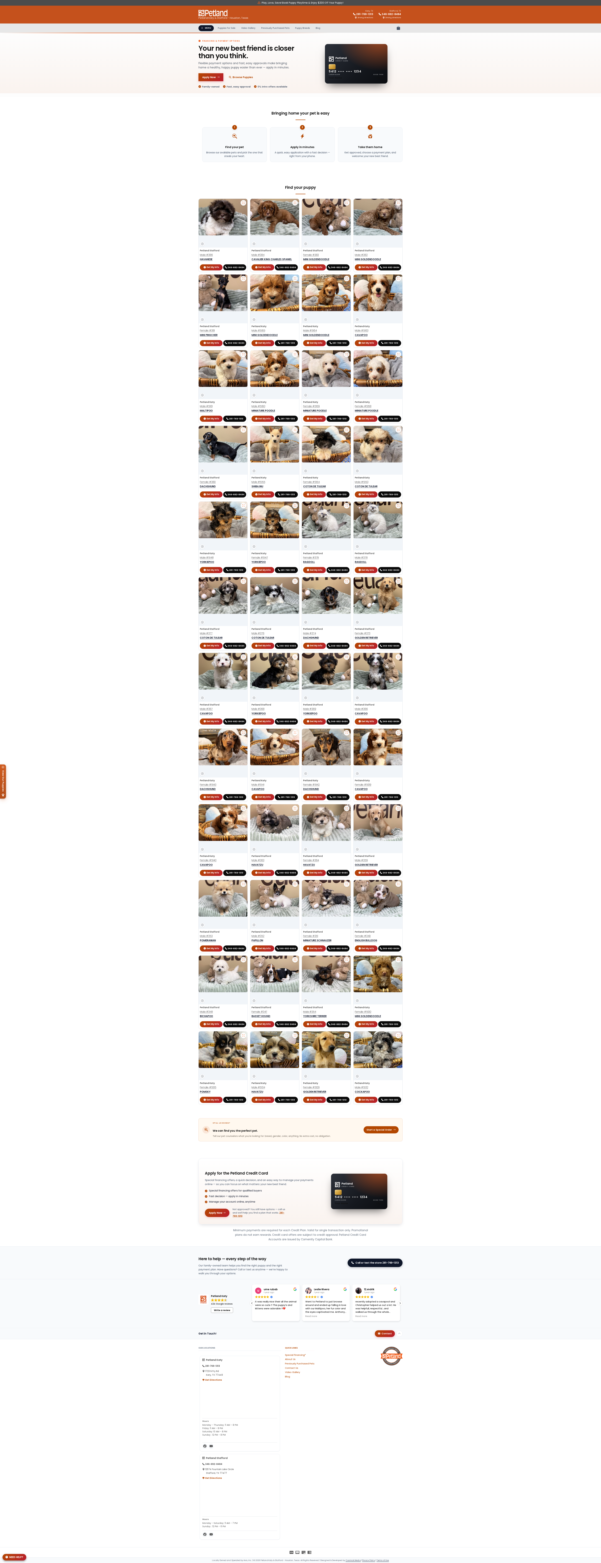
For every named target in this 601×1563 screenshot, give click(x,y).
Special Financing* (295, 1355)
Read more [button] (311, 1316)
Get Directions (213, 1379)
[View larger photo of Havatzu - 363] (295, 808)
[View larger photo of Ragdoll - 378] (398, 505)
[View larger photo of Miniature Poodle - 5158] (398, 354)
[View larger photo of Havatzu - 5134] (295, 1035)
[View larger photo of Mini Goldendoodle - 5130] (398, 959)
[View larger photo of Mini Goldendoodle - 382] (398, 203)
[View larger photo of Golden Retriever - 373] (398, 581)
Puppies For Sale (226, 28)
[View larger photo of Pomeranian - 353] (243, 884)
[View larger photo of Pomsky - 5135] (243, 1035)
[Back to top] (399, 1333)
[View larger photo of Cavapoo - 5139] (398, 733)
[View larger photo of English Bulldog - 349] (398, 884)
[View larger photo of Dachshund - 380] (243, 430)
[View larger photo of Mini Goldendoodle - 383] (346, 203)
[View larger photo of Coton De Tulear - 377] (243, 581)
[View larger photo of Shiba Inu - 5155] (295, 430)
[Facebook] (204, 1446)
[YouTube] (211, 1446)
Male (206, 255)
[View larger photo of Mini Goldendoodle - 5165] (295, 278)
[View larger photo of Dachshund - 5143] (243, 733)
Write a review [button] (222, 1310)
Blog (318, 28)
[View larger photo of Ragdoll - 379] (346, 505)
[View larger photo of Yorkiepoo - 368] (295, 657)
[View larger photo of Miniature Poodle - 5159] (346, 354)
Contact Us (291, 1368)
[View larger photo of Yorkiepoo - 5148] (243, 505)
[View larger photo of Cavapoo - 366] (398, 657)
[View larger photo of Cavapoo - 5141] (295, 733)
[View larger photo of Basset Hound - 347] (295, 959)
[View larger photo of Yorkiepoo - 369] (346, 657)
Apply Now (209, 77)
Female (311, 255)
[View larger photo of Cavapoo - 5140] (243, 808)
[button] (400, 1303)
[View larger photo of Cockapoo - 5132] (398, 1035)
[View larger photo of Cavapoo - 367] (243, 657)
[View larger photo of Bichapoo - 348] (243, 959)
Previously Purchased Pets (275, 28)
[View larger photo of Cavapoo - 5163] (398, 278)
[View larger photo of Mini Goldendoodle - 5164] (346, 278)
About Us (290, 1359)
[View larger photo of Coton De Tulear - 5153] (398, 430)
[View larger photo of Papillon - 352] (295, 884)
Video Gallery (248, 28)
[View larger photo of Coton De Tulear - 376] (295, 581)
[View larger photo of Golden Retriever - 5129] (346, 1035)
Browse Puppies (243, 77)
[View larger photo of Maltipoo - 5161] (243, 354)
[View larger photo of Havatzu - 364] (346, 808)
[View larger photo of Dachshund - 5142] (346, 733)
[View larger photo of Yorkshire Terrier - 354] (346, 959)
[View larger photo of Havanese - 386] (243, 203)
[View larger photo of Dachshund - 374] (346, 581)
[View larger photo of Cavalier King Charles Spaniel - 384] (295, 203)
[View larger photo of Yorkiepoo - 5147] (295, 505)
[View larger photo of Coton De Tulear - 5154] (346, 430)
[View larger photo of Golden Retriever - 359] (398, 808)
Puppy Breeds (302, 28)
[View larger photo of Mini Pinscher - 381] (243, 278)
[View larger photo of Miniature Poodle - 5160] (295, 354)
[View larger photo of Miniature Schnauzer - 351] (346, 884)
